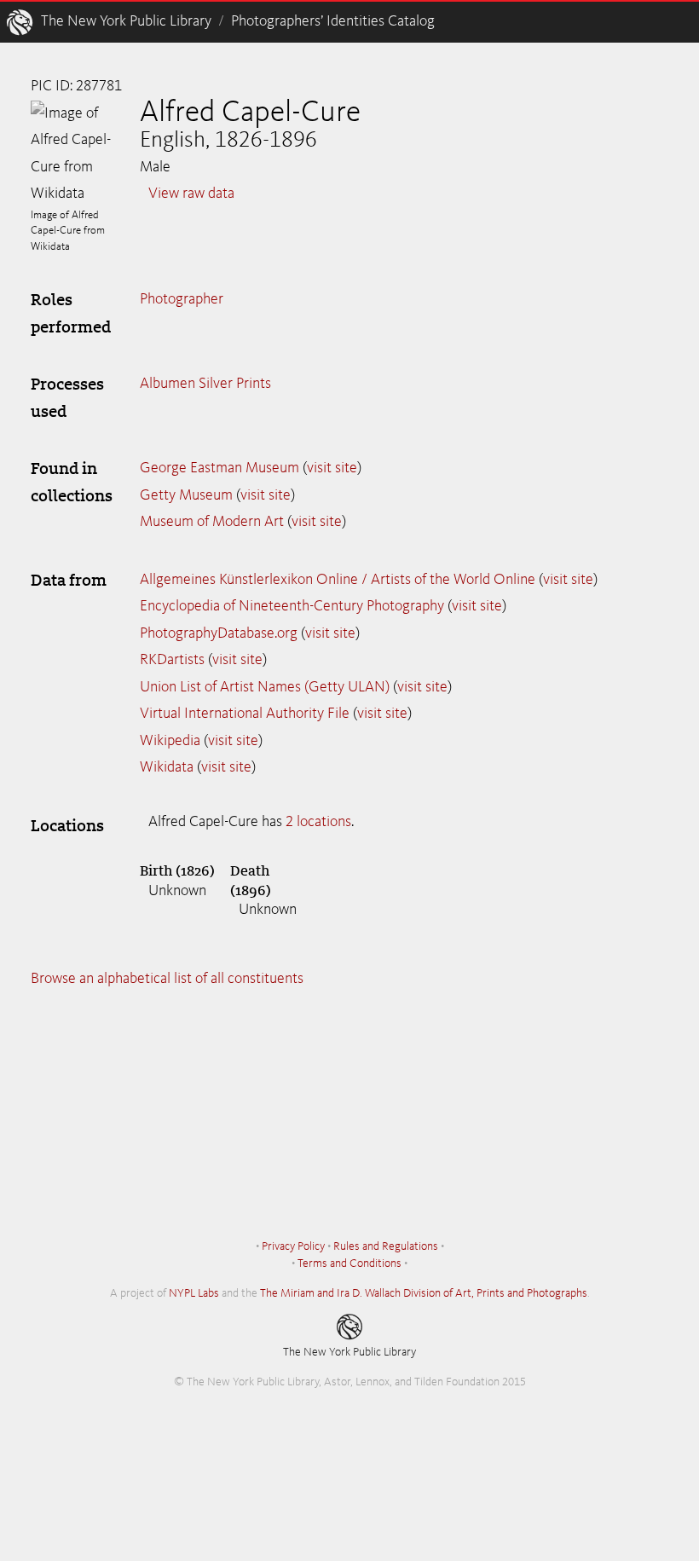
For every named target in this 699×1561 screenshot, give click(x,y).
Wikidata (167, 767)
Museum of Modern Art (212, 521)
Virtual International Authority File (245, 713)
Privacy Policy (293, 1246)
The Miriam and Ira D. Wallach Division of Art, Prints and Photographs (423, 1293)
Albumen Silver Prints (205, 383)
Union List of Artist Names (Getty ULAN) (265, 687)
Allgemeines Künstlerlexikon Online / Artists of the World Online (337, 579)
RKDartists (172, 660)
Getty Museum (186, 495)
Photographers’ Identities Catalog (333, 21)
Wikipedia (170, 741)
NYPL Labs (194, 1293)
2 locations (318, 822)
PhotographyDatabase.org (219, 633)
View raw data (191, 193)
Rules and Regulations (385, 1246)
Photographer (181, 299)
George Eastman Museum (219, 468)
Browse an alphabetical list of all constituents (167, 978)
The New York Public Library (126, 21)
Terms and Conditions (349, 1263)
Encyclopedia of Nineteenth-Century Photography (292, 606)
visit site (332, 468)
